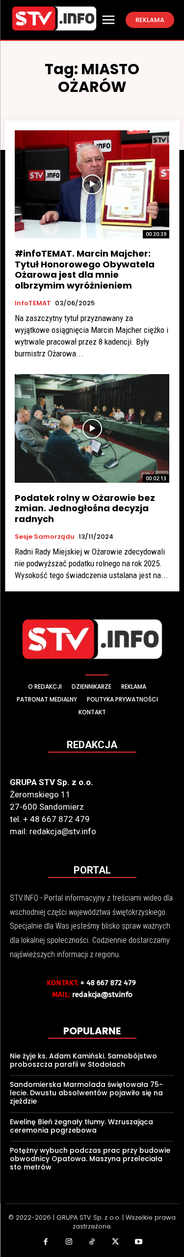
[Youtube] (139, 1242)
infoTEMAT (33, 303)
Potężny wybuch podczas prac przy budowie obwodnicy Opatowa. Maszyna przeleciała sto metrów (90, 1158)
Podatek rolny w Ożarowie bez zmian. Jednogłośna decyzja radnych (85, 508)
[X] (115, 1242)
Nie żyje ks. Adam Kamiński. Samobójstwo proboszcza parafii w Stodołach (83, 1060)
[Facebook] (45, 1242)
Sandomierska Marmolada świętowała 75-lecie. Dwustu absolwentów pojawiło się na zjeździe (86, 1093)
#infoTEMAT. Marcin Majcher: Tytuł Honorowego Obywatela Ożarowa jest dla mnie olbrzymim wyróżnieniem (85, 269)
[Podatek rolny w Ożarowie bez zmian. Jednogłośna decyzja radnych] (92, 428)
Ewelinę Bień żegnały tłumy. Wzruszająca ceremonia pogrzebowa (81, 1126)
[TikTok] (92, 1242)
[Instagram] (68, 1242)
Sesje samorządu (45, 537)
